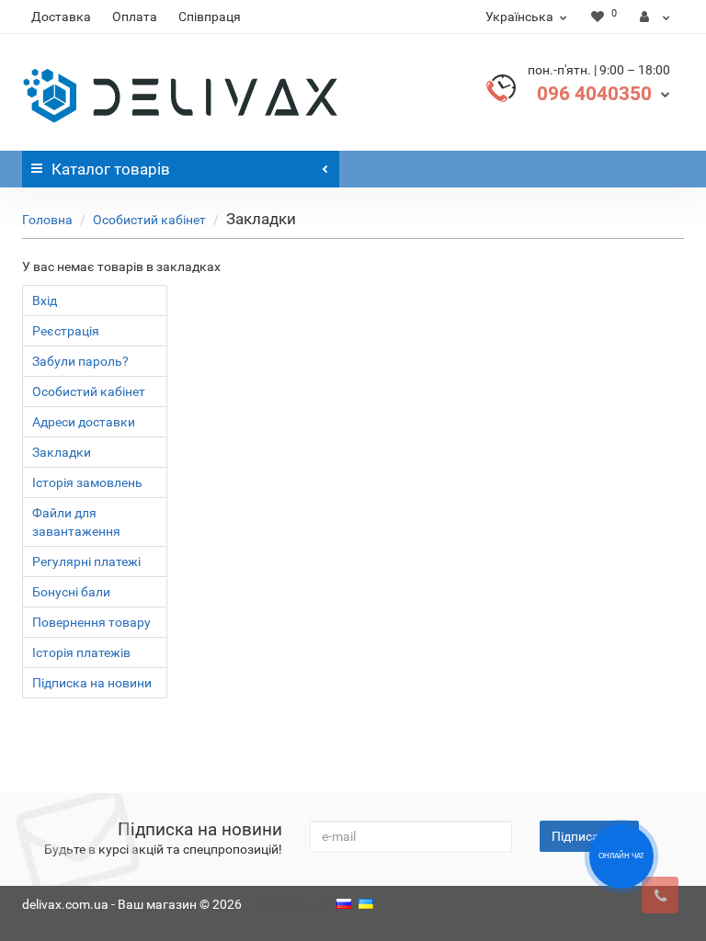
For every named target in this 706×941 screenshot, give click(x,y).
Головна (47, 219)
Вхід (44, 300)
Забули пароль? (80, 361)
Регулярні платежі (86, 561)
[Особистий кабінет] (655, 16)
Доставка (61, 16)
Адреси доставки (83, 421)
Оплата (134, 16)
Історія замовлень (87, 482)
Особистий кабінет (149, 219)
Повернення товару (91, 622)
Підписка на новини (92, 682)
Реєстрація (65, 330)
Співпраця (209, 16)
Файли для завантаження (76, 522)
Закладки (61, 452)
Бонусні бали (71, 591)
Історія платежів (81, 652)
